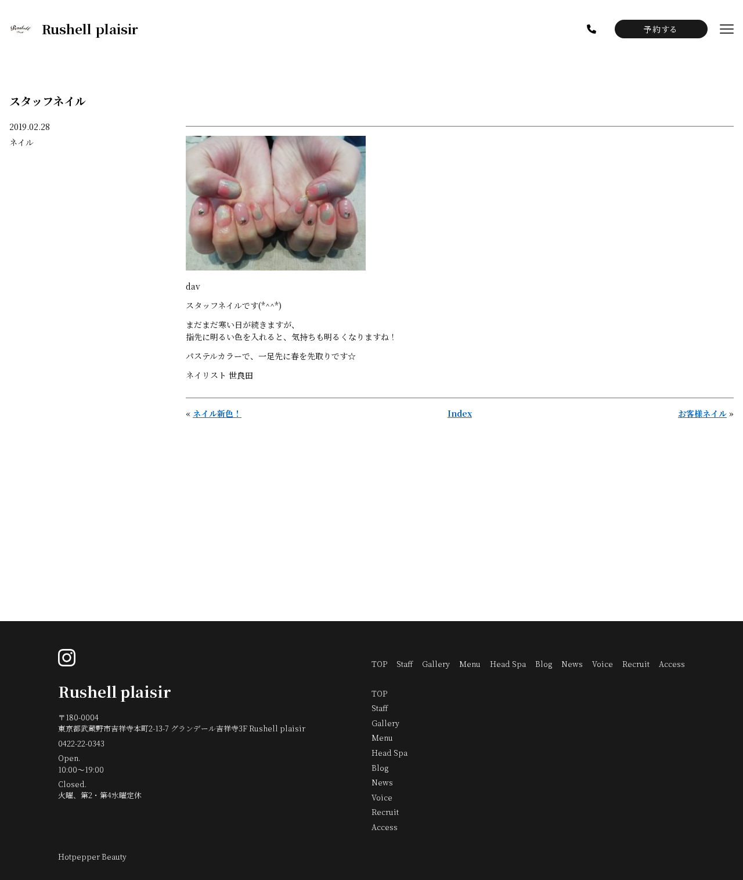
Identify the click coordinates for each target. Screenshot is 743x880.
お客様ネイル (702, 413)
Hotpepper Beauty (92, 856)
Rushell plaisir (114, 691)
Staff (404, 663)
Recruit (636, 663)
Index (460, 413)
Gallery (436, 663)
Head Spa (508, 663)
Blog (543, 663)
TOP (379, 663)
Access (672, 663)
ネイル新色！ (217, 413)
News (572, 663)
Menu (470, 663)
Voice (602, 663)
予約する (660, 29)
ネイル (21, 142)
